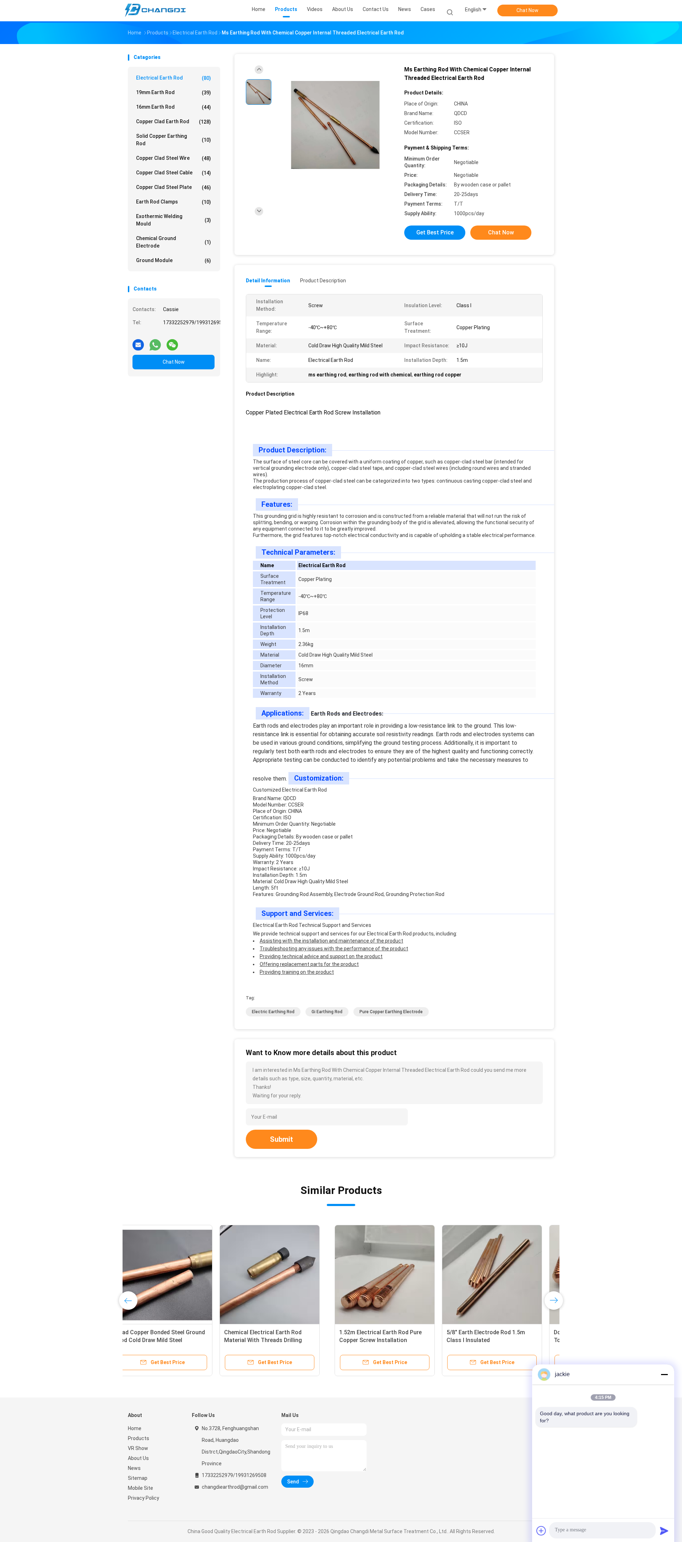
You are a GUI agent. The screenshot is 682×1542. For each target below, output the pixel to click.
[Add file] (541, 1530)
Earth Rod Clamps (173, 202)
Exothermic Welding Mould (173, 220)
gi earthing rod (327, 1011)
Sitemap (137, 1478)
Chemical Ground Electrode (173, 242)
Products (138, 1438)
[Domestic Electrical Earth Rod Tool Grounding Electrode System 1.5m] (392, 1275)
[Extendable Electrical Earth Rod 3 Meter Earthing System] (500, 1275)
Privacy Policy (143, 1498)
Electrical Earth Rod (173, 78)
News (134, 1468)
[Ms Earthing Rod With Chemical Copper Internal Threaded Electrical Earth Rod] (335, 125)
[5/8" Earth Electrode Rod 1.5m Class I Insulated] (285, 1275)
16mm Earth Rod (173, 107)
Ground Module (173, 260)
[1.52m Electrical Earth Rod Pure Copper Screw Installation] (178, 1275)
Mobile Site (140, 1488)
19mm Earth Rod (173, 92)
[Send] (664, 1530)
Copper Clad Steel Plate (173, 187)
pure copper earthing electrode (391, 1011)
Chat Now (527, 10)
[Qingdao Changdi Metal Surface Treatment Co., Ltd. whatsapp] (155, 342)
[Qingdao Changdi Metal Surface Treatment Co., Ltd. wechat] (172, 342)
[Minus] (664, 1374)
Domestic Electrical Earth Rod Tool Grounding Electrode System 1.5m (391, 1340)
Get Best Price (435, 232)
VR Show (138, 1448)
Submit (281, 1139)
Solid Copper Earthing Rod (173, 139)
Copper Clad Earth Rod (173, 122)
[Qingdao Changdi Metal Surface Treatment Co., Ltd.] (155, 10)
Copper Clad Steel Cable (173, 173)
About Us (138, 1458)
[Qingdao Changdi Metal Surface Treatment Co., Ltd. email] (138, 342)
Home (134, 1428)
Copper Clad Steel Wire (173, 158)
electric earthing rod (273, 1011)
